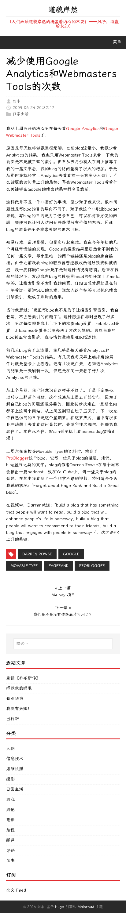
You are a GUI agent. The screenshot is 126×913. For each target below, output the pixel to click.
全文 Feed (16, 890)
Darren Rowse (37, 554)
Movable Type (24, 566)
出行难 (12, 718)
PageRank (58, 566)
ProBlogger (17, 458)
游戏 (10, 799)
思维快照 (14, 768)
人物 (10, 748)
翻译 (10, 840)
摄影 (10, 779)
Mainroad (86, 907)
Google (71, 554)
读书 (10, 860)
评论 (10, 850)
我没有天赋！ (19, 708)
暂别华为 (14, 698)
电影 (10, 819)
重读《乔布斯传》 (23, 678)
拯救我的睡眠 (19, 688)
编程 (10, 830)
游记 (10, 809)
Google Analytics (83, 128)
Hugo (59, 907)
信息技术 (14, 758)
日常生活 (20, 114)
